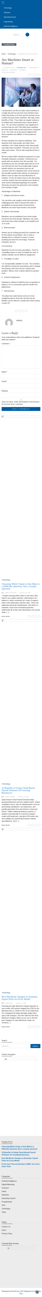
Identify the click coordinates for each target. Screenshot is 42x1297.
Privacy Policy (7, 1234)
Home (4, 1230)
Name (4, 372)
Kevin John (9, 1003)
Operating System (10, 17)
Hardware (7, 12)
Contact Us (6, 1227)
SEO (3, 1205)
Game (4, 1191)
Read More (6, 1026)
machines (13, 70)
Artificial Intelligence (11, 26)
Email (4, 381)
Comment (6, 344)
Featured (5, 1188)
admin (19, 320)
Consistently (34, 67)
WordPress (15, 1291)
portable (22, 70)
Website (5, 391)
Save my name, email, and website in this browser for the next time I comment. (20, 403)
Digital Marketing (8, 1184)
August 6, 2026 (21, 1003)
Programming (8, 22)
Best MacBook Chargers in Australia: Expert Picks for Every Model (20, 997)
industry (5, 70)
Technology (8, 8)
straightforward (8, 72)
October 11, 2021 (9, 67)
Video (4, 1212)
